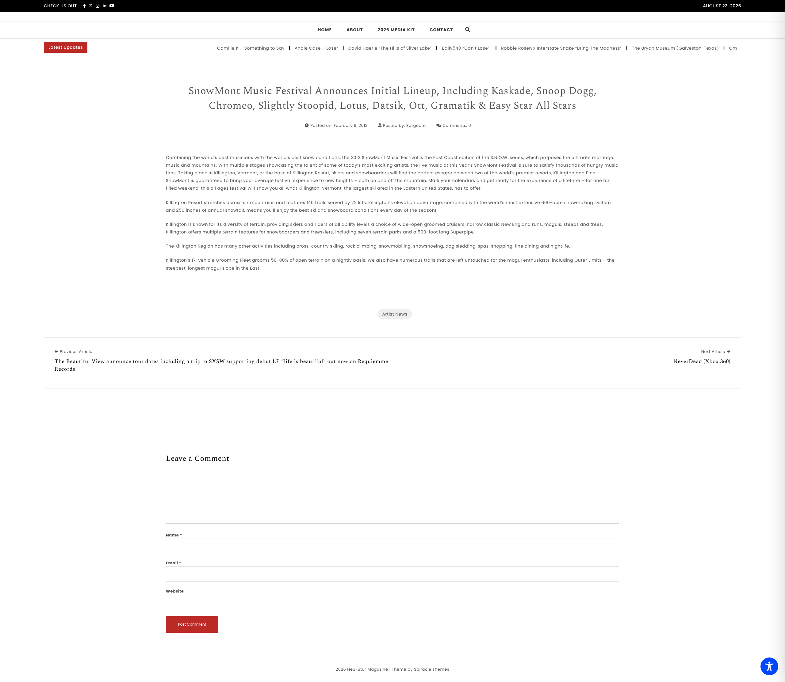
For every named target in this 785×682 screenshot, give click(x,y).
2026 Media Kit (396, 30)
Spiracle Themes (431, 669)
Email (174, 563)
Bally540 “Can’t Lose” (455, 48)
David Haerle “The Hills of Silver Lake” (379, 48)
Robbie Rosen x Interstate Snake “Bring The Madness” (551, 48)
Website (175, 591)
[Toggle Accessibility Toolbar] (769, 666)
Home (325, 30)
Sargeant (416, 125)
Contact (441, 30)
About (355, 30)
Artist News (394, 314)
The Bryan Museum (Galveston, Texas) (664, 48)
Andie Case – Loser (306, 48)
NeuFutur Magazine (367, 669)
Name (174, 535)
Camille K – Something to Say (240, 48)
